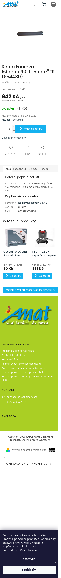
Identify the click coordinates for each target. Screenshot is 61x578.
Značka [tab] (44, 168)
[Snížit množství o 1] (13, 131)
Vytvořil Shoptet (21, 449)
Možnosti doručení (12, 119)
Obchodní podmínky (13, 355)
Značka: (16, 82)
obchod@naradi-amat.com (22, 397)
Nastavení (29, 559)
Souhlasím (29, 570)
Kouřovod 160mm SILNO (32, 202)
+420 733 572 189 (16, 401)
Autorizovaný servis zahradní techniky (23, 368)
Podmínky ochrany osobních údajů (21, 363)
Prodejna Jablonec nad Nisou (18, 350)
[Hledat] (35, 4)
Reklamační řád (10, 359)
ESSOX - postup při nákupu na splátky (23, 372)
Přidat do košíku (33, 128)
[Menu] (53, 4)
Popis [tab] (8, 168)
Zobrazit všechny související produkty (30, 290)
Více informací (29, 550)
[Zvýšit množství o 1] (13, 127)
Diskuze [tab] (33, 168)
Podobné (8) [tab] (19, 168)
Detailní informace (12, 137)
